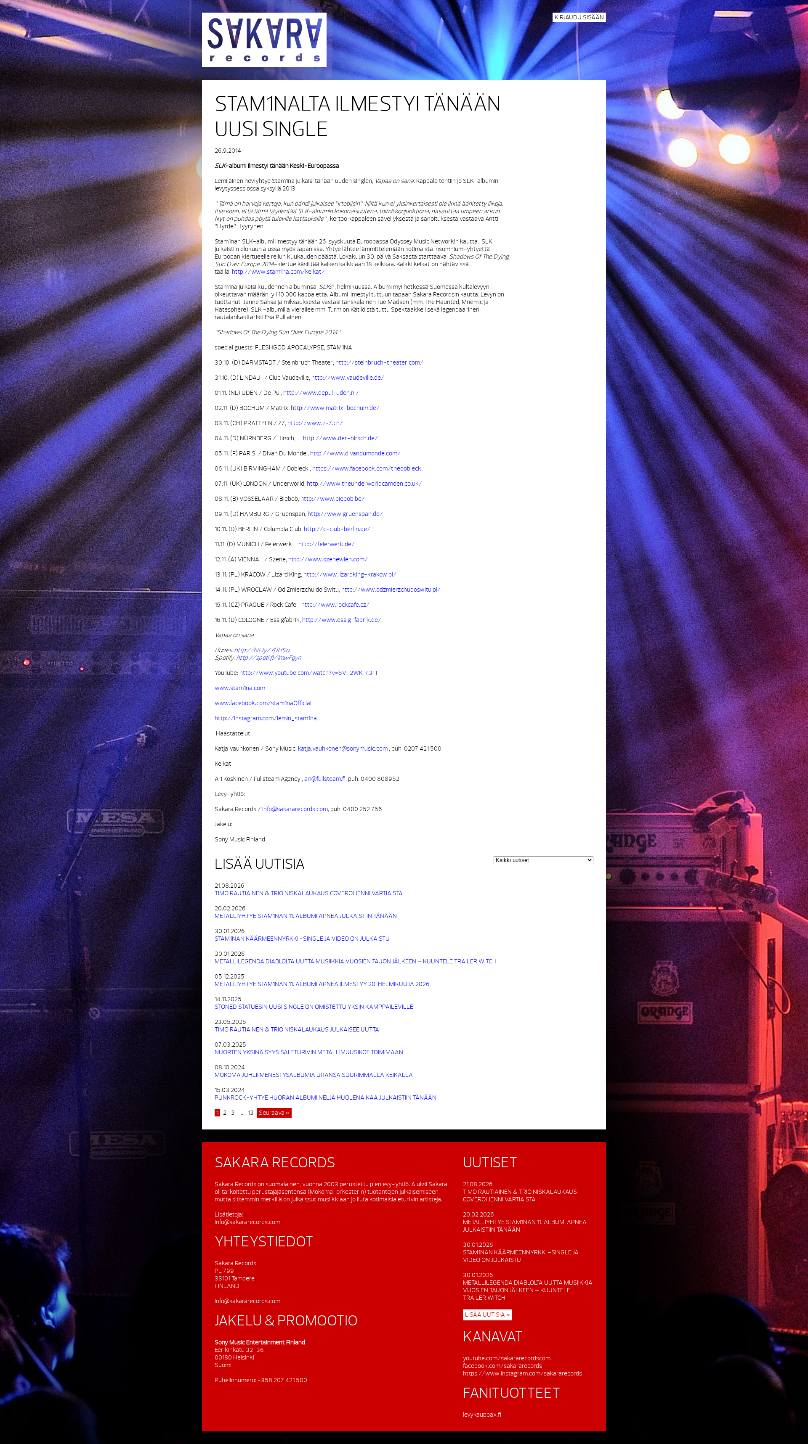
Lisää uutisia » (487, 1315)
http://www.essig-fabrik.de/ (341, 620)
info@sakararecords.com (295, 809)
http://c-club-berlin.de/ (337, 529)
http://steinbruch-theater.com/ (379, 363)
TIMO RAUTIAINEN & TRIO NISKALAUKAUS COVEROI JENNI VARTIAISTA (309, 893)
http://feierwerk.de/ (326, 544)
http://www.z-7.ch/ (315, 423)
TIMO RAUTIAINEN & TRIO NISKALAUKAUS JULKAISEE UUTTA (297, 1029)
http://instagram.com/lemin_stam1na (266, 718)
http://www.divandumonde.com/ (355, 453)
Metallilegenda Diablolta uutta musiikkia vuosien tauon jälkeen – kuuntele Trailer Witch (356, 961)
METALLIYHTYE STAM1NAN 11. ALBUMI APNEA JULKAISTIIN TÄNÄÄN (306, 916)
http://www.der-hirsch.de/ (340, 438)
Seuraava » (274, 1113)
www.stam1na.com (240, 688)
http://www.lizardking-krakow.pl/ (349, 574)
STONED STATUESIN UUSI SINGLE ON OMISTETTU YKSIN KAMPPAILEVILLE (314, 1007)
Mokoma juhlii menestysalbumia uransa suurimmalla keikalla (314, 1075)
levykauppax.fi (482, 1415)
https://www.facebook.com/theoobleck (366, 468)
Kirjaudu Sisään (579, 17)
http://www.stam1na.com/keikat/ (278, 272)
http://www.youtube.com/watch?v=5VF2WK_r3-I (308, 673)
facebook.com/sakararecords (502, 1366)
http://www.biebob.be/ (332, 499)
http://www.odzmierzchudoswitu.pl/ (391, 590)
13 (251, 1113)
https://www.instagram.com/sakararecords (522, 1373)
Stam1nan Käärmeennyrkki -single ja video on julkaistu (302, 939)
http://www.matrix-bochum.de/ (335, 408)
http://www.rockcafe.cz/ (335, 605)
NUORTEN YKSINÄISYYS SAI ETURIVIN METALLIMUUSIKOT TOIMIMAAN (309, 1052)
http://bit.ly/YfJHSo (261, 650)
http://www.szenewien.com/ (328, 559)
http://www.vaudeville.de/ (347, 378)
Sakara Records (264, 40)
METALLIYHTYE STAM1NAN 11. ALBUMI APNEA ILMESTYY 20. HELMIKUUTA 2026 (322, 984)
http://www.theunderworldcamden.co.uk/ (364, 484)
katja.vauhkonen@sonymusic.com (343, 749)
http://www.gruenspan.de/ (345, 514)
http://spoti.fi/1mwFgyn (268, 658)
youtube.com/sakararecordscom (506, 1358)
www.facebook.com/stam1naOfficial (263, 703)
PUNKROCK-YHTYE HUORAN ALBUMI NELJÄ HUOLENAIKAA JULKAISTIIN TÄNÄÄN (325, 1098)
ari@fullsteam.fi (325, 779)
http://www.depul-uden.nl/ (321, 393)
